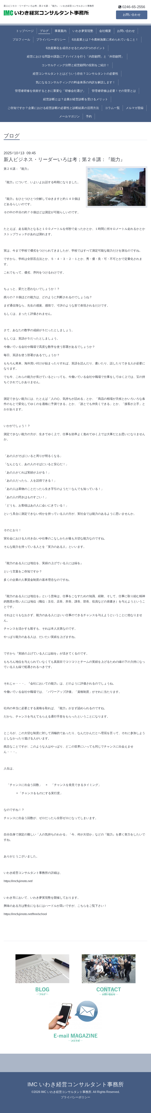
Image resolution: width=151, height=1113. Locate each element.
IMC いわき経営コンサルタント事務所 (75, 1084)
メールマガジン (69, 116)
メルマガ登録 (134, 107)
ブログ (44, 30)
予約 (89, 116)
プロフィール (21, 39)
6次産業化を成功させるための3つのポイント (75, 48)
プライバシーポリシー (51, 39)
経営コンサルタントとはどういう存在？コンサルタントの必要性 (75, 73)
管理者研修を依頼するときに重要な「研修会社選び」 (50, 90)
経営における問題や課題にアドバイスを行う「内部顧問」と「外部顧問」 (75, 56)
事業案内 (60, 30)
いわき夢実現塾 (83, 30)
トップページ (25, 30)
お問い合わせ (132, 14)
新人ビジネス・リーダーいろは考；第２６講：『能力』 (64, 159)
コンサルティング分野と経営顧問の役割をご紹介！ (75, 65)
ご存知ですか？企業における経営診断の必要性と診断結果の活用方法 (53, 107)
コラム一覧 (112, 107)
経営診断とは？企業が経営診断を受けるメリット (75, 99)
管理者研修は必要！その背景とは (114, 90)
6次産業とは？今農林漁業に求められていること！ (105, 39)
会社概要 (105, 30)
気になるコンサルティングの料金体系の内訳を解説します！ (75, 82)
